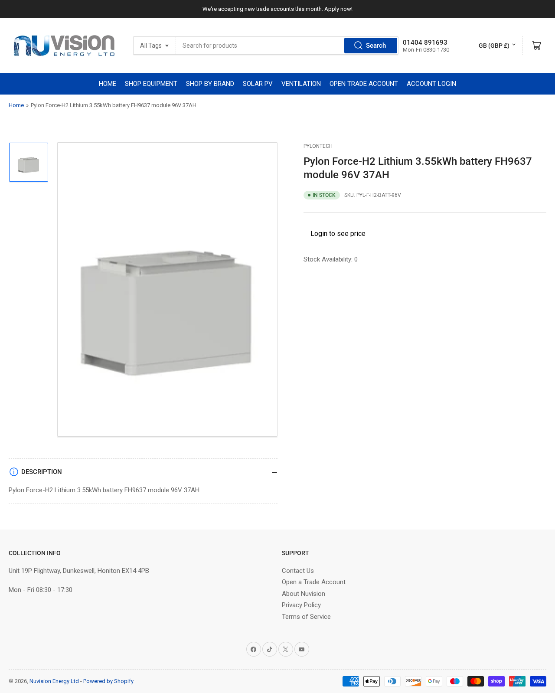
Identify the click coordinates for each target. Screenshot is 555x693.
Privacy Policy (301, 605)
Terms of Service (306, 617)
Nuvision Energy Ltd (54, 681)
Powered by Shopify (108, 681)
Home (16, 105)
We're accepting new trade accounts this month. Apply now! (277, 9)
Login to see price (338, 233)
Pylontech (318, 146)
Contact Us (298, 571)
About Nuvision (303, 594)
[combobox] (287, 45)
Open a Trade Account (314, 582)
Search (376, 45)
